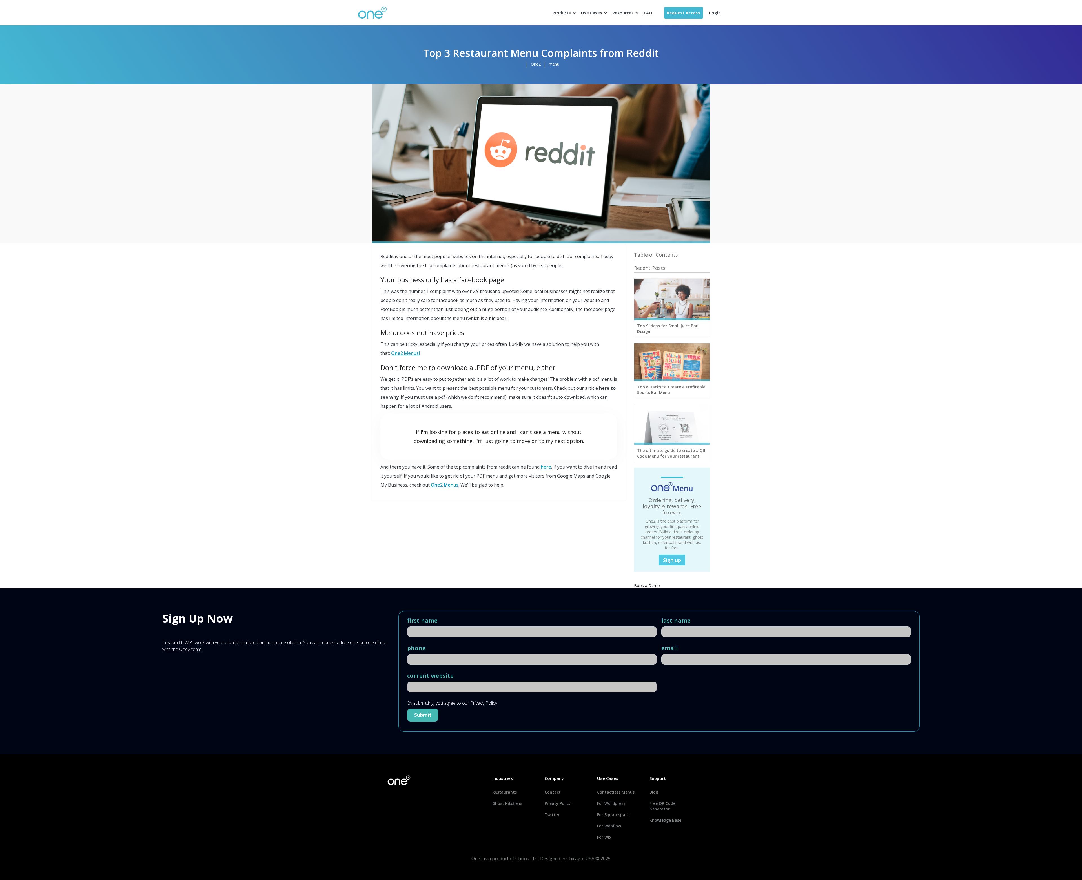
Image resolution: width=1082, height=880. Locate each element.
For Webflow (609, 826)
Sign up (672, 560)
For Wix (604, 837)
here (546, 467)
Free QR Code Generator (662, 806)
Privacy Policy (558, 803)
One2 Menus (444, 485)
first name (422, 620)
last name (676, 620)
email (669, 648)
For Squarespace (613, 814)
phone (416, 648)
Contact (553, 792)
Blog (653, 792)
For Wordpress (611, 803)
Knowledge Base (665, 820)
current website (430, 675)
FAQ (648, 12)
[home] (372, 12)
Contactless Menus (616, 792)
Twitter (552, 814)
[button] (563, 12)
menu (554, 64)
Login (715, 12)
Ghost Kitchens (507, 803)
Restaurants (504, 792)
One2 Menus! (405, 353)
